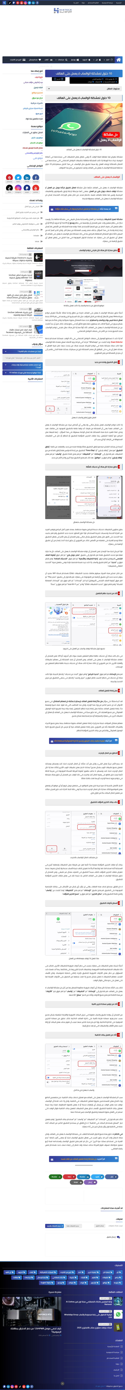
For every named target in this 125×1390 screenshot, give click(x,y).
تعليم (94, 1277)
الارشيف (116, 1369)
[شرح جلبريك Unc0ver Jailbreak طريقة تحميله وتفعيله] (38, 312)
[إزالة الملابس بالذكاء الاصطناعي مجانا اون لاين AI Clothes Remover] (118, 1301)
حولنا (83, 2)
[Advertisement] (62, 38)
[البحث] (4, 3)
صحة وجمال (33, 59)
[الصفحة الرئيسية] (119, 59)
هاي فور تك (99, 1386)
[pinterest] (17, 3)
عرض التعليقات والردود (54, 1225)
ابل (97, 59)
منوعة (116, 1282)
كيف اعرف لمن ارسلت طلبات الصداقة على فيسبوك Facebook (19, 331)
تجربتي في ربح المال (32, 206)
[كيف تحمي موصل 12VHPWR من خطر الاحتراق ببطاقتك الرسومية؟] (31, 1311)
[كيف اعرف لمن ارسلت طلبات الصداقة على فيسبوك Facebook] (38, 329)
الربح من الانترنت (15, 59)
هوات (82, 1282)
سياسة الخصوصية (107, 2)
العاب (47, 59)
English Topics (46, 1282)
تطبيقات (97, 82)
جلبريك (71, 1277)
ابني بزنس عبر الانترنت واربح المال (27, 212)
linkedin (36, 235)
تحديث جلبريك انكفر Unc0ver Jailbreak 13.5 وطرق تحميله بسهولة (20, 277)
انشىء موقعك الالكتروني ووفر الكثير (25, 224)
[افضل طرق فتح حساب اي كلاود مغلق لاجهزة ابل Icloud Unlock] (38, 294)
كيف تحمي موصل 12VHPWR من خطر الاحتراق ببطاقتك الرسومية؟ (35, 1330)
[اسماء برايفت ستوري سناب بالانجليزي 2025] (118, 1327)
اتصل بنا (76, 2)
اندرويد (84, 59)
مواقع (105, 1282)
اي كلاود (8, 1272)
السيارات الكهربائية (47, 1272)
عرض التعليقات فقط (73, 1225)
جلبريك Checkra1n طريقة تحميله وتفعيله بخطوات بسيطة (18, 259)
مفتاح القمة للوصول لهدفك (33, 147)
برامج (117, 1277)
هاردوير (93, 1282)
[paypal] (14, 3)
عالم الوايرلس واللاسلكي (30, 229)
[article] (66, 1196)
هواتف (90, 82)
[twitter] (29, 3)
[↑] (62, 1383)
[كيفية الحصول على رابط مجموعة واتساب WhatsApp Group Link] (118, 1314)
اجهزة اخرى (92, 1272)
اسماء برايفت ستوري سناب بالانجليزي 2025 (94, 1327)
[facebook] (37, 3)
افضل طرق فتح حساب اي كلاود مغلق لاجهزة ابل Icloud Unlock (19, 296)
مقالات (15, 1277)
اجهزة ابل (106, 1272)
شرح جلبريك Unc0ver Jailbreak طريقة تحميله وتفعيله (20, 313)
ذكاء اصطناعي (44, 66)
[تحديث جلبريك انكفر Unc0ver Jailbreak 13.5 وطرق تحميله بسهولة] (38, 274)
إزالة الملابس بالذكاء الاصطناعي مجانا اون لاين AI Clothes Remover (89, 1303)
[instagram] (25, 3)
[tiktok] (10, 3)
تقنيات (83, 1277)
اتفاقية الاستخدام (93, 2)
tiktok (37, 241)
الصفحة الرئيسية (110, 82)
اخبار (107, 59)
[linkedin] (33, 3)
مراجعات (61, 59)
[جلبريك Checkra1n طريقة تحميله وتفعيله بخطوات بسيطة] (38, 257)
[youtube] (21, 3)
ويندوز (73, 59)
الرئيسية (118, 2)
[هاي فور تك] (62, 11)
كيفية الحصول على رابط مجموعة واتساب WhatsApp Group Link (88, 1316)
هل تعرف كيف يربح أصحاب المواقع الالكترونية (23, 218)
